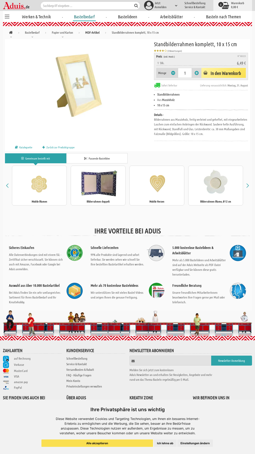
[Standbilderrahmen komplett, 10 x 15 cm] (79, 84)
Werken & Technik (36, 16)
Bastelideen (127, 16)
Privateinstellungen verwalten (84, 386)
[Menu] (7, 16)
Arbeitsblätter (171, 16)
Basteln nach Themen (223, 16)
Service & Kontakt (195, 7)
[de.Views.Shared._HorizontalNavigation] (11, 33)
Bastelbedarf (84, 16)
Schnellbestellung (194, 3)
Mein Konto (73, 381)
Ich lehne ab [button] (165, 443)
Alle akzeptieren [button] (97, 443)
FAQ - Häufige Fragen (78, 375)
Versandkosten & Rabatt (80, 369)
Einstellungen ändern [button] (195, 443)
